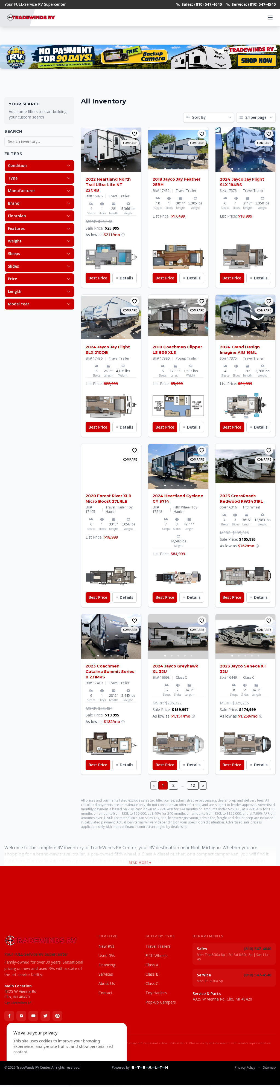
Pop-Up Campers (160, 1002)
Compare (130, 143)
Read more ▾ (140, 863)
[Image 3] (111, 169)
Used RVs (106, 955)
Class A (151, 964)
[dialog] (67, 1051)
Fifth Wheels (156, 955)
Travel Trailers (158, 946)
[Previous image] (85, 149)
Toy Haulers (156, 992)
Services (105, 974)
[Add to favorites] (134, 133)
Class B (152, 974)
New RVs (106, 946)
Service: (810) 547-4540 (254, 4)
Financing (106, 964)
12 (193, 785)
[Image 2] (104, 169)
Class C (151, 983)
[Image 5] (124, 169)
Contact (105, 992)
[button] (111, 257)
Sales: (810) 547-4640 (202, 4)
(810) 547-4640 (257, 948)
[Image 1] (98, 169)
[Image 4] (118, 169)
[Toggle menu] (270, 17)
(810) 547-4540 (257, 975)
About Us (106, 983)
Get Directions (15, 1003)
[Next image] (136, 149)
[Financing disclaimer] (123, 235)
